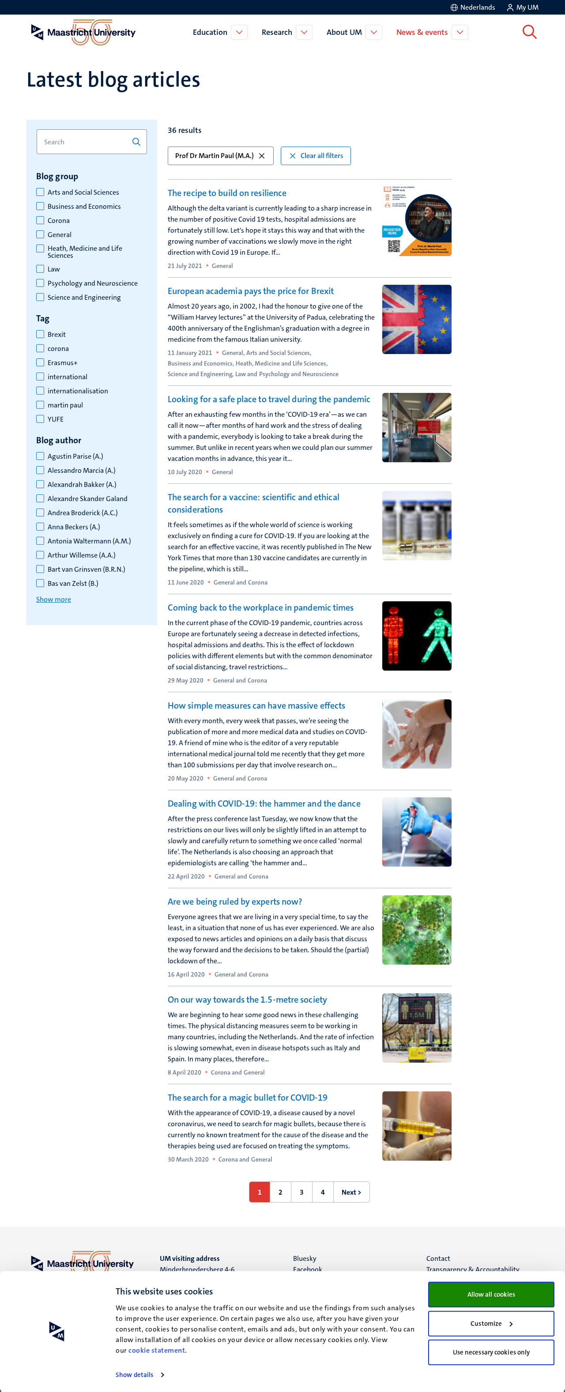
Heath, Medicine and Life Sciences (85, 252)
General (60, 234)
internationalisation (78, 391)
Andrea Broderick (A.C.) (83, 513)
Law (54, 269)
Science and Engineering (84, 297)
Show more (53, 599)
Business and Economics (84, 206)
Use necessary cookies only (491, 1352)
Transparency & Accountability (473, 1269)
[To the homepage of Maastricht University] (83, 32)
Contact (438, 1258)
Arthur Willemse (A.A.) (82, 555)
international (67, 377)
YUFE (56, 419)
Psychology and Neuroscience (93, 283)
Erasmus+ (63, 362)
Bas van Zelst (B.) (73, 583)
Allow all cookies (491, 1294)
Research (277, 32)
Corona (59, 220)
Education (210, 32)
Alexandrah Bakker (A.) (82, 484)
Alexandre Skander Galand (88, 498)
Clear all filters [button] (322, 155)
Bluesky (304, 1258)
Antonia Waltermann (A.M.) (89, 541)
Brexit (57, 334)
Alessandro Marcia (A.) (82, 470)
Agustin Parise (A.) (75, 456)
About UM (344, 32)
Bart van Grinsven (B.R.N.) (86, 569)
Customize (486, 1323)
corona (58, 348)
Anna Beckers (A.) (74, 527)
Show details (134, 1374)
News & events (422, 32)
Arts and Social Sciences (83, 192)
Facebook (307, 1269)
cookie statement (156, 1350)
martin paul (65, 405)
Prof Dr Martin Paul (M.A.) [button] (214, 155)
